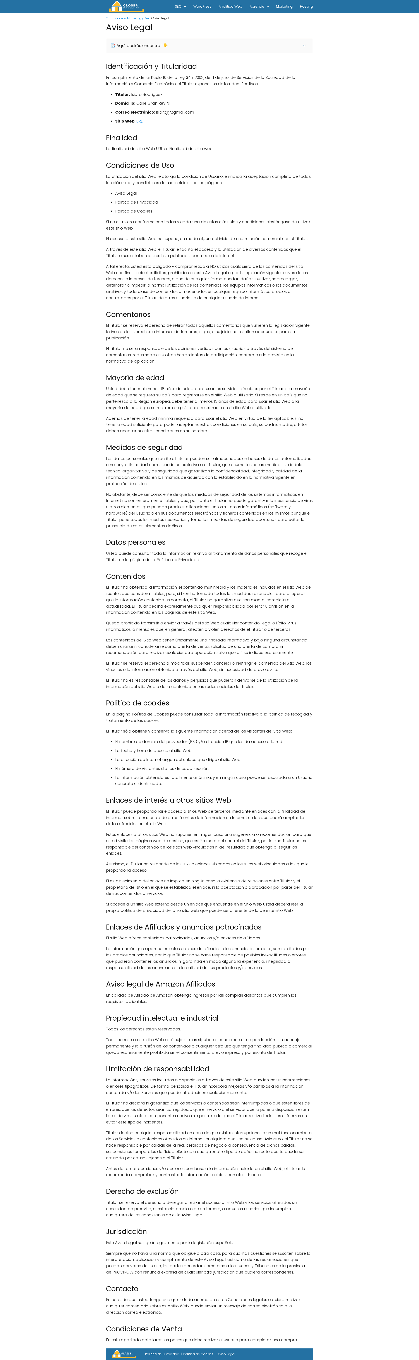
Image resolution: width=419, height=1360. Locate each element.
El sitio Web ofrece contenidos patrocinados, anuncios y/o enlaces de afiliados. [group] (183, 938)
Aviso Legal (226, 1354)
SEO (178, 6)
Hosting (306, 6)
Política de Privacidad (162, 1354)
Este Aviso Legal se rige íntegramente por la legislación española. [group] (170, 1242)
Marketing (284, 6)
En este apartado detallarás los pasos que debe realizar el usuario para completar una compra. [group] (202, 1340)
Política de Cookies (198, 1354)
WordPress (202, 6)
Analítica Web (230, 6)
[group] (209, 108)
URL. (139, 121)
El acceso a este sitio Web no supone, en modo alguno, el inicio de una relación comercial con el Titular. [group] (207, 238)
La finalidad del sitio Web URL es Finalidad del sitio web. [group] (159, 148)
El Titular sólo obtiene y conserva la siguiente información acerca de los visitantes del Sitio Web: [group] (199, 731)
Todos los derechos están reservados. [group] (143, 1029)
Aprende (257, 6)
